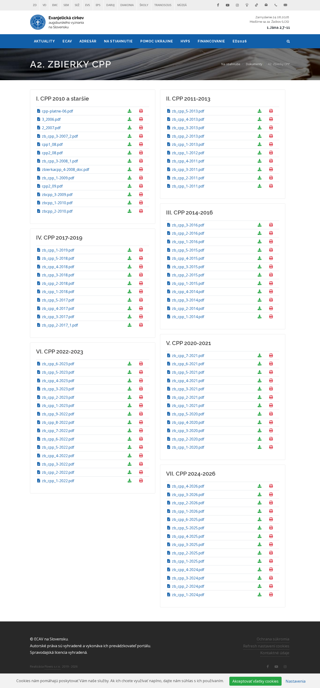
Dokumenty (254, 64)
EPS (98, 5)
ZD (35, 5)
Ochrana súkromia (273, 639)
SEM (66, 5)
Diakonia (127, 5)
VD (44, 5)
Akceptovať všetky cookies (255, 681)
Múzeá (182, 5)
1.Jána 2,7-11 (278, 27)
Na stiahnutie (230, 64)
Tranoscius (162, 5)
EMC (55, 5)
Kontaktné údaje (274, 652)
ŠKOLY (144, 5)
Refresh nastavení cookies (266, 646)
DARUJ (110, 5)
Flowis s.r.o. (53, 666)
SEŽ (77, 5)
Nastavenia (295, 681)
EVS (87, 5)
